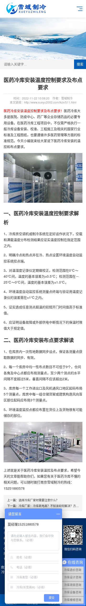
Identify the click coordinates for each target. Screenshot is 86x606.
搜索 (80, 64)
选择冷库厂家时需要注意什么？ (39, 500)
